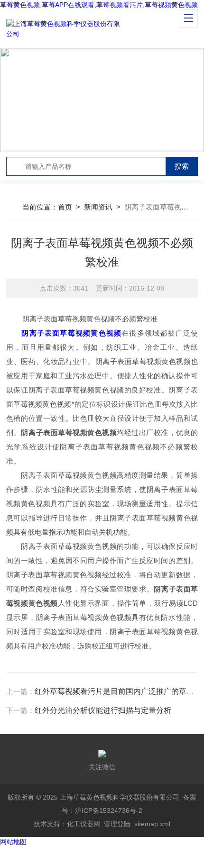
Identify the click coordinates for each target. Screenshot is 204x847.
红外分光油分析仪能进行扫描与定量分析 (103, 710)
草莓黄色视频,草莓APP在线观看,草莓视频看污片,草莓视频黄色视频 (99, 5)
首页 (65, 207)
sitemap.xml (152, 824)
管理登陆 (117, 824)
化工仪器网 (83, 824)
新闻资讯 (98, 207)
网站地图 (13, 842)
